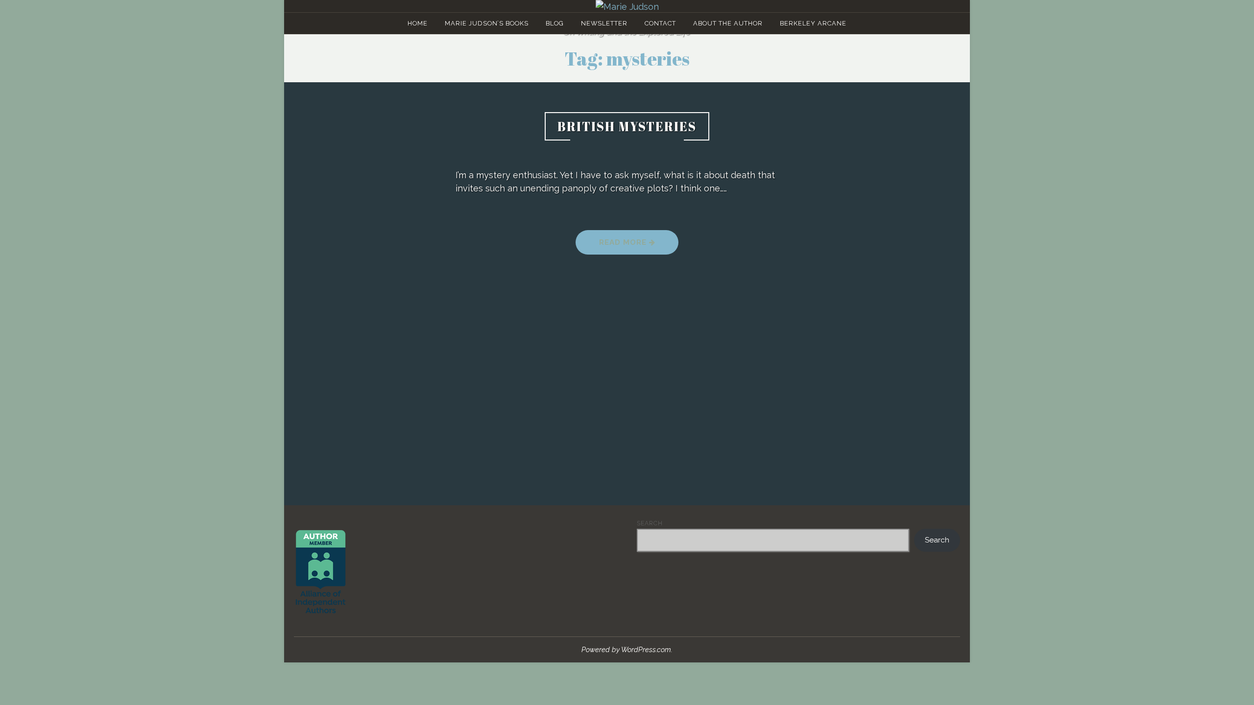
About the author (728, 23)
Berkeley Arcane (813, 23)
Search (650, 523)
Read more (638, 245)
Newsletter (604, 23)
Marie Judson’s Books (487, 23)
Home (418, 23)
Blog (555, 23)
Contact (660, 23)
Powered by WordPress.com (626, 649)
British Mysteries (627, 126)
